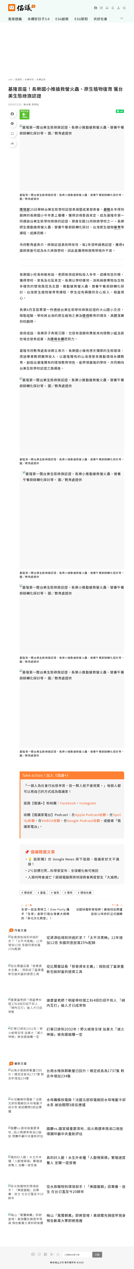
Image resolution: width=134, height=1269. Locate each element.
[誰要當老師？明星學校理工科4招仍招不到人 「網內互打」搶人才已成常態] (26, 1010)
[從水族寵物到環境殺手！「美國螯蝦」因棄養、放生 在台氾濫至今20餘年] (26, 1196)
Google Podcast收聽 (83, 820)
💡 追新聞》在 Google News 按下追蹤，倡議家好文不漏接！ (73, 861)
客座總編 (15, 18)
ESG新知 (81, 18)
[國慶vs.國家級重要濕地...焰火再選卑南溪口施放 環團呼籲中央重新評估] (26, 1138)
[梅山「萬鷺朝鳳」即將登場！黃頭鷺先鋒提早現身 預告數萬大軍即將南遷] (26, 1225)
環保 (70, 892)
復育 (56, 892)
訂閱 (97, 1254)
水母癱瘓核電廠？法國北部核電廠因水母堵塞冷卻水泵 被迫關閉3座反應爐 (86, 1102)
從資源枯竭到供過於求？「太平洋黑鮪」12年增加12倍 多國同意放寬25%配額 (85, 940)
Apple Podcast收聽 (90, 814)
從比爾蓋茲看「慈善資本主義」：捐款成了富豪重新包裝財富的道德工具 (85, 969)
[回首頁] (21, 7)
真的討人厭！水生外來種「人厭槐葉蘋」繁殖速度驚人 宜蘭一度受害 (86, 1160)
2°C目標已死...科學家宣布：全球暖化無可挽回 (63, 870)
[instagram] (101, 8)
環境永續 (86, 892)
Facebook (68, 803)
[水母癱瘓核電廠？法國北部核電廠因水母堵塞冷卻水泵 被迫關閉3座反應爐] (26, 1109)
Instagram (87, 803)
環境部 (28, 892)
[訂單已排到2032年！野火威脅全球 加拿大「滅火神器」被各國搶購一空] (26, 1039)
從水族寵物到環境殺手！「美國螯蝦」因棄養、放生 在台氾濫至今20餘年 (86, 1189)
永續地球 (29, 79)
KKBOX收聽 (51, 820)
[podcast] (107, 8)
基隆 (43, 892)
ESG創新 (62, 18)
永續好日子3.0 (39, 18)
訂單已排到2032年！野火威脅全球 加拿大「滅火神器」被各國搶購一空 (85, 1032)
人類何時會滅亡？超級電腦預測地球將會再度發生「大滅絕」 (73, 877)
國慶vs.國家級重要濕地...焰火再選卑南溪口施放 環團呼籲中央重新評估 (85, 1131)
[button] (124, 8)
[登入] (118, 8)
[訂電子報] (112, 8)
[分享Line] (12, 123)
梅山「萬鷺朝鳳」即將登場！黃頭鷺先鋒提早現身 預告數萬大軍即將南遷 (86, 1218)
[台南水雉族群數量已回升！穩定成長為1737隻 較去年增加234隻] (26, 1080)
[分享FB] (12, 114)
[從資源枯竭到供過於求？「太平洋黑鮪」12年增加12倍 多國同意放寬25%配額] (26, 947)
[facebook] (95, 8)
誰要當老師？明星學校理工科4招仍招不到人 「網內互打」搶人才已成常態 (86, 1003)
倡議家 (18, 79)
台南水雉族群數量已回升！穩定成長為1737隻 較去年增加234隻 (85, 1073)
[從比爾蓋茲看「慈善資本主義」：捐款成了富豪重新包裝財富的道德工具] (26, 976)
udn (10, 79)
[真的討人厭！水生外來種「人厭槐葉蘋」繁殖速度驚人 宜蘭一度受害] (26, 1167)
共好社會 (100, 18)
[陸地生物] (24, 114)
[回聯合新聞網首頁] (11, 7)
